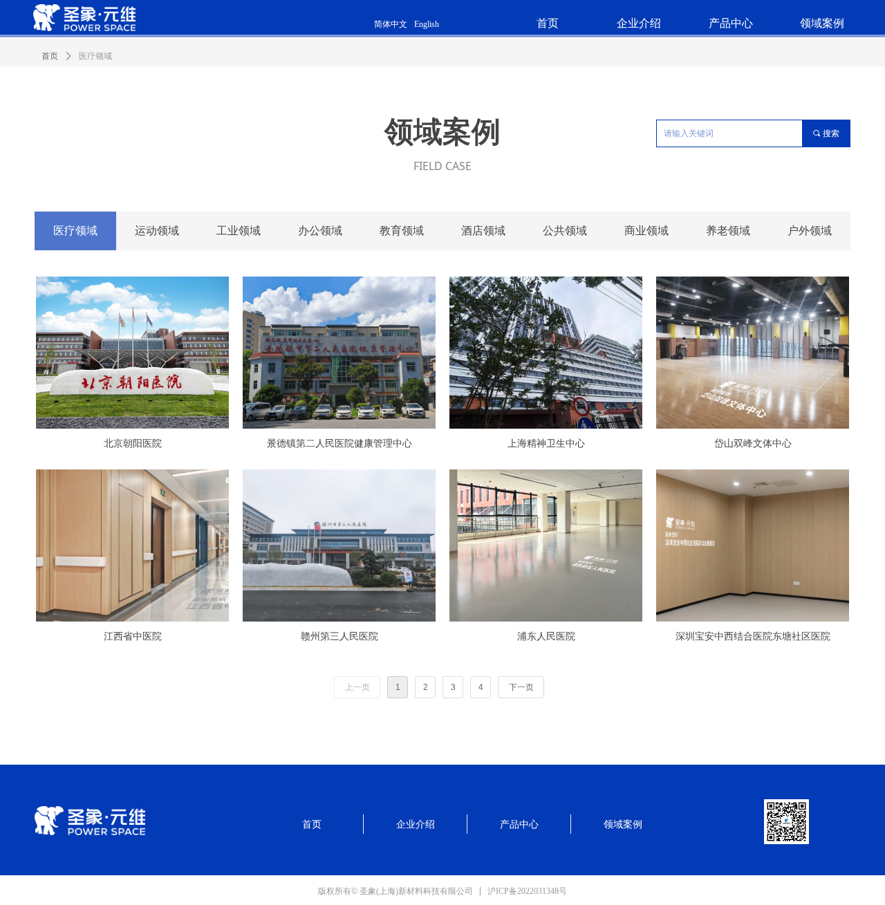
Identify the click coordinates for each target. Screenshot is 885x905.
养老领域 (728, 230)
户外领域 (810, 230)
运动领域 (157, 230)
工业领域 (238, 230)
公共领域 (565, 230)
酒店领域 (483, 230)
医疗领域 (75, 230)
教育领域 (402, 230)
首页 (49, 56)
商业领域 (646, 230)
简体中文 (390, 24)
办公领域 (320, 230)
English (426, 24)
